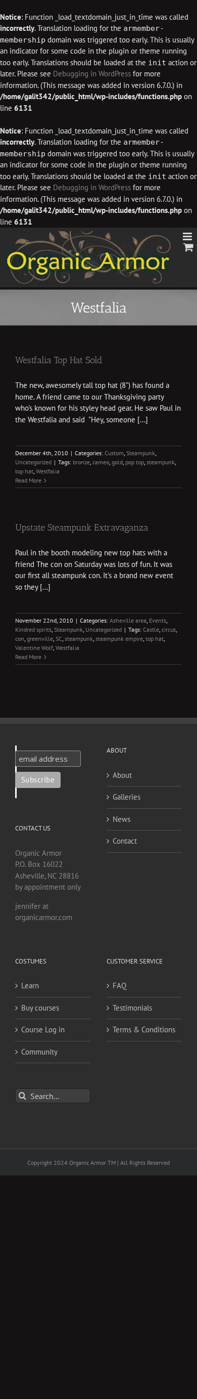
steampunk (160, 462)
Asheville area (128, 620)
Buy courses (40, 1008)
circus (169, 629)
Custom (114, 453)
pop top (134, 462)
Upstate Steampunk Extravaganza (82, 527)
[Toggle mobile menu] (188, 236)
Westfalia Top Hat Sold (58, 360)
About (122, 775)
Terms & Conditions (144, 1029)
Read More (28, 480)
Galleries (126, 797)
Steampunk (140, 453)
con (19, 638)
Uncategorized (33, 462)
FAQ (119, 985)
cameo (100, 462)
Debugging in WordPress (92, 73)
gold (117, 462)
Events (157, 620)
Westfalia (48, 471)
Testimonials (132, 1008)
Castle (151, 629)
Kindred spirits (33, 629)
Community (39, 1052)
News (121, 819)
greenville (40, 638)
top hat (24, 471)
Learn (30, 985)
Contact (125, 841)
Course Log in (43, 1029)
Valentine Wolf (34, 647)
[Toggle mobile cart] (188, 247)
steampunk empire (119, 638)
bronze (81, 462)
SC (59, 638)
